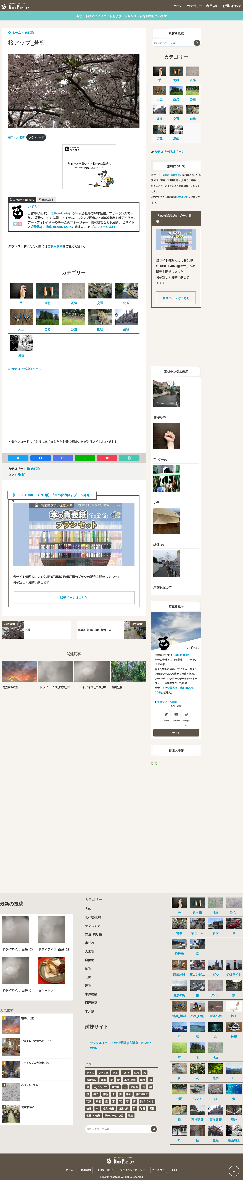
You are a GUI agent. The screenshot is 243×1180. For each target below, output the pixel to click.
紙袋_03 (158, 544)
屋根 (142, 1080)
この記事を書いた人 (23, 199)
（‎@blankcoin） (60, 213)
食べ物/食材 (93, 917)
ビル (115, 1073)
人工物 (89, 951)
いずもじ (34, 206)
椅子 (95, 1094)
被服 (88, 1108)
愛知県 (115, 1087)
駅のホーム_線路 (114, 1115)
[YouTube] (20, 225)
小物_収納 (130, 1080)
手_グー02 (160, 459)
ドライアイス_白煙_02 (53, 949)
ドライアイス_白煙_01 (17, 990)
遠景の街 (124, 1108)
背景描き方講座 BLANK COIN (51, 227)
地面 (103, 1080)
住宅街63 (159, 417)
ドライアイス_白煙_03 (17, 949)
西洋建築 (91, 1002)
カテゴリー (194, 6)
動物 (88, 968)
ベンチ (126, 1073)
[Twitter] (15, 225)
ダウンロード (36, 137)
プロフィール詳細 (103, 227)
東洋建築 (91, 994)
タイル (90, 1073)
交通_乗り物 (93, 934)
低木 (136, 1073)
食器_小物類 (93, 1115)
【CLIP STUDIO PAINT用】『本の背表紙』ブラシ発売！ (52, 495)
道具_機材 (108, 1108)
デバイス (103, 1073)
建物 (88, 985)
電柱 (151, 1108)
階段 (142, 1108)
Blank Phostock (171, 174)
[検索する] (197, 43)
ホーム (178, 6)
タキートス (46, 990)
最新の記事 (48, 199)
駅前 (130, 1115)
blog (174, 1169)
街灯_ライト (147, 1101)
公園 (88, 977)
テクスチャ (92, 925)
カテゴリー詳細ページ (26, 368)
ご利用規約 (55, 246)
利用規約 (212, 6)
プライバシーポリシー (132, 1169)
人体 (88, 908)
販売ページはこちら (74, 597)
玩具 (88, 1101)
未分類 (89, 1011)
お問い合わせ (232, 6)
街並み (89, 943)
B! (62, 458)
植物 (105, 1094)
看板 (98, 1101)
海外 (128, 1094)
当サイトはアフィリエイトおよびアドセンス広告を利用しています (121, 16)
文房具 (134, 1087)
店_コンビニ (100, 1087)
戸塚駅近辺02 (162, 587)
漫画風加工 (142, 1094)
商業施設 (91, 1080)
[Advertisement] (35, 166)
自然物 (29, 32)
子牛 (156, 502)
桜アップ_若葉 (16, 137)
